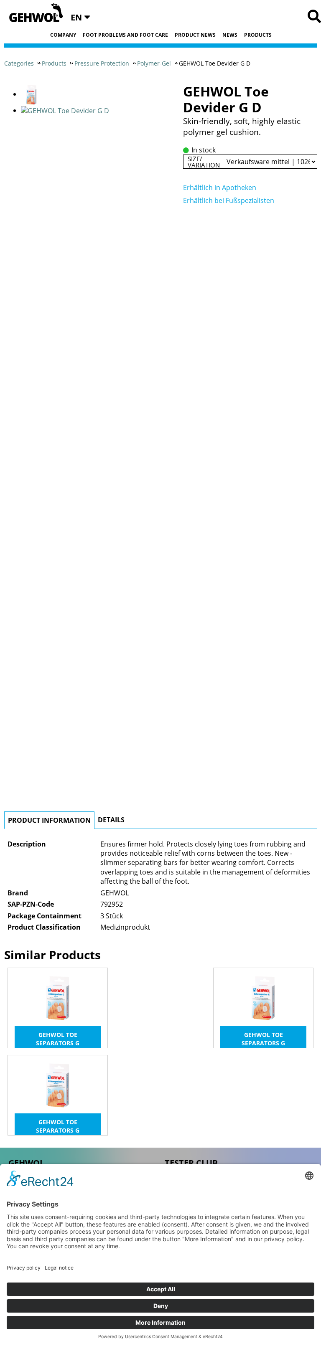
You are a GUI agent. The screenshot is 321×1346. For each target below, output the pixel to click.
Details (111, 819)
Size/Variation (204, 161)
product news (195, 35)
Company (63, 35)
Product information (49, 820)
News (229, 35)
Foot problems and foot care (125, 35)
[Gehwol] (33, 13)
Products (258, 35)
